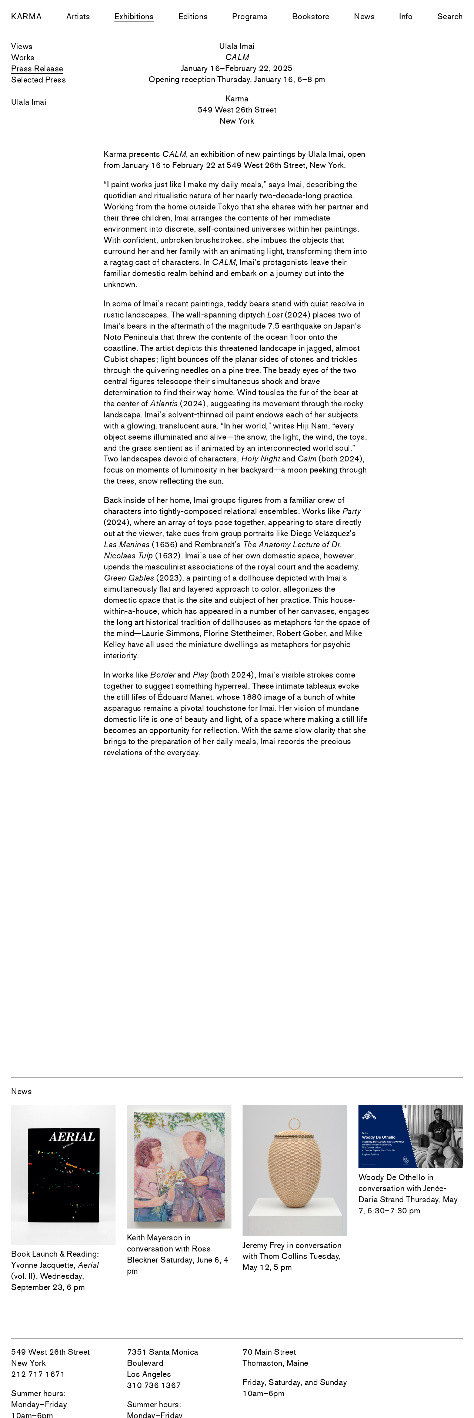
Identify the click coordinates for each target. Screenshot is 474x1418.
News (364, 16)
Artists (78, 16)
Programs (249, 16)
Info (406, 16)
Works (23, 57)
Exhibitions (134, 16)
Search (450, 16)
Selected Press (38, 79)
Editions (193, 16)
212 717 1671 (38, 1374)
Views (22, 46)
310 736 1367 (154, 1385)
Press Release (37, 68)
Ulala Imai (28, 102)
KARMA (26, 16)
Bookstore (311, 16)
